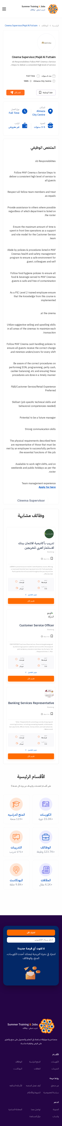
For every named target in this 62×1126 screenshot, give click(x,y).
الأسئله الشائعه (16, 1085)
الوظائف (44, 25)
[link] (41, 9)
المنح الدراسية (34, 1061)
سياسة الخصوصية (51, 1092)
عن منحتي (55, 1085)
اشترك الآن (31, 932)
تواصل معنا (35, 1109)
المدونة (56, 1109)
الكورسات (55, 1061)
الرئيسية (55, 25)
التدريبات (55, 1068)
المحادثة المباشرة (15, 1109)
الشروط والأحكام (33, 1092)
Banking (50, 552)
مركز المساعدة (34, 1116)
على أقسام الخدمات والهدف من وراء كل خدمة (31, 786)
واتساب (55, 1116)
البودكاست (17, 1068)
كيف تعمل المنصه (33, 1085)
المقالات (37, 1068)
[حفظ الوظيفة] (52, 559)
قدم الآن (17, 92)
